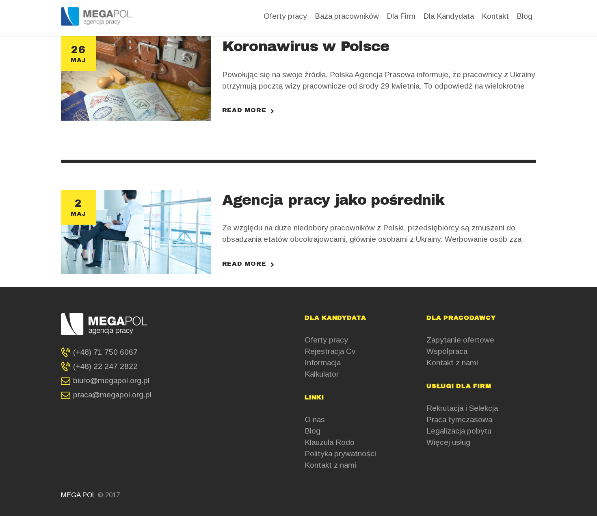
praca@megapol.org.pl (112, 394)
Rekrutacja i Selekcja (462, 408)
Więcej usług (448, 442)
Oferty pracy (326, 340)
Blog (312, 431)
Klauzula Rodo (330, 442)
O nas (315, 419)
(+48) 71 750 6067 (105, 352)
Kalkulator (322, 374)
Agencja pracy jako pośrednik (333, 200)
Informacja (323, 362)
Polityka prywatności (340, 453)
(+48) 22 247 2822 (105, 366)
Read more (244, 109)
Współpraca (446, 351)
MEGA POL (79, 495)
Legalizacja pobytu (458, 431)
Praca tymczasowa (459, 419)
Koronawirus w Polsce (305, 46)
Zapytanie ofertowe (460, 340)
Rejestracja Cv (330, 351)
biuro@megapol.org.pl (111, 380)
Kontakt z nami (330, 465)
